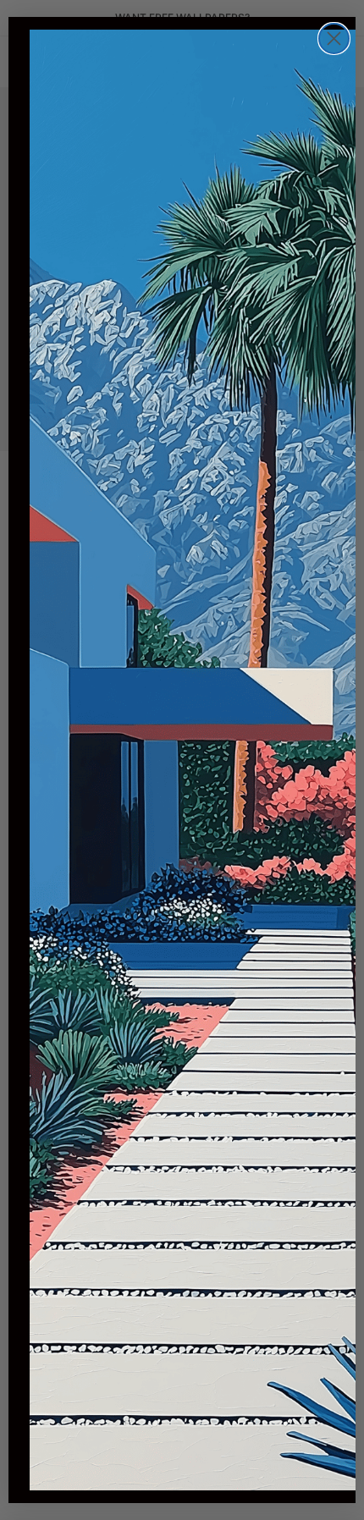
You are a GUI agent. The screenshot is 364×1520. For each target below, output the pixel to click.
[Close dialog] (334, 38)
